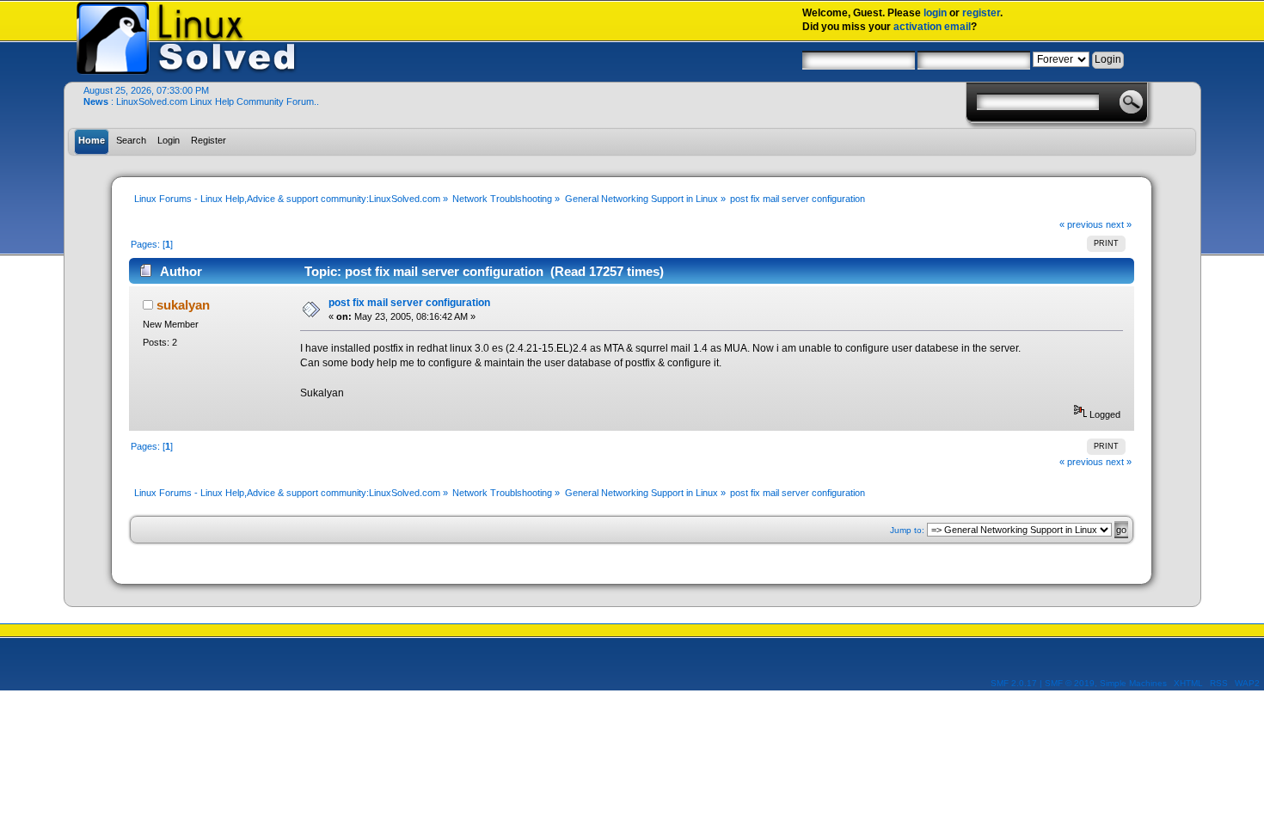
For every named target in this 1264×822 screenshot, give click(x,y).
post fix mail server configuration (409, 303)
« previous (1081, 224)
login (935, 13)
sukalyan (183, 305)
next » (1119, 224)
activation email (932, 27)
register (981, 13)
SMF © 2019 (1070, 683)
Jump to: (907, 530)
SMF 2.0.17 (1014, 683)
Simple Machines (1133, 683)
